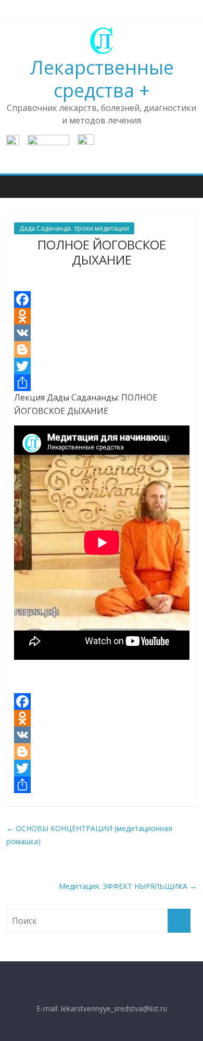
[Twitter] (101, 366)
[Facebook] (101, 299)
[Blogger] (101, 349)
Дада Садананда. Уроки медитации (74, 228)
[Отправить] (101, 382)
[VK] (101, 332)
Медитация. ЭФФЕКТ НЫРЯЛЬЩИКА (128, 886)
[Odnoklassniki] (101, 316)
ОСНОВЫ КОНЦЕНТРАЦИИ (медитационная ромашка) (89, 835)
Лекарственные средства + (102, 79)
